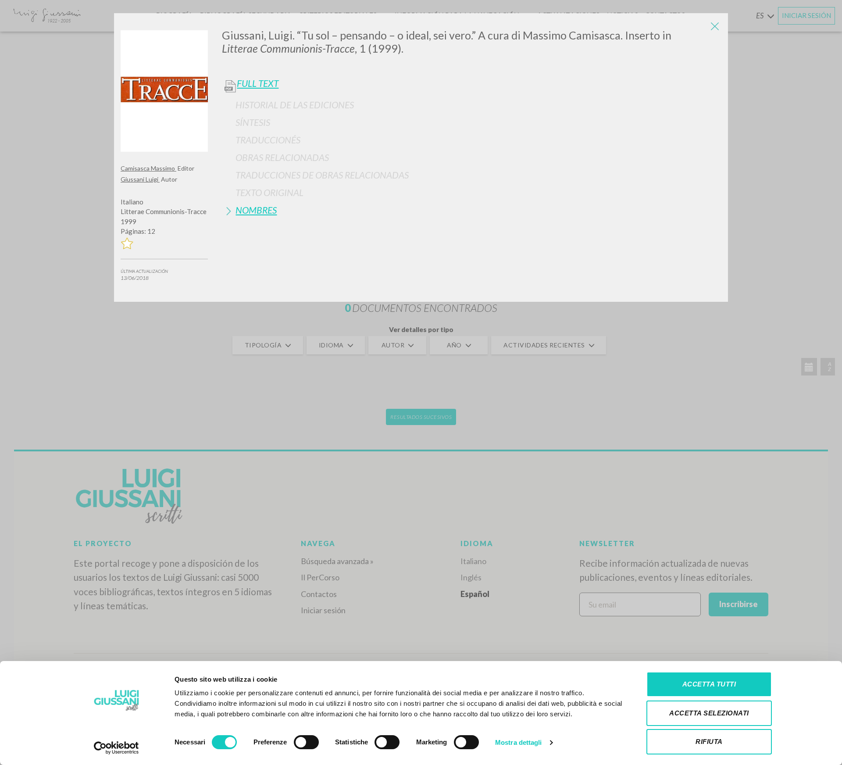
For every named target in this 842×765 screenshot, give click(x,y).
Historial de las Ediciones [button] (294, 105)
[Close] (715, 26)
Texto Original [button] (269, 192)
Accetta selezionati (709, 713)
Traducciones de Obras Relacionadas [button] (322, 175)
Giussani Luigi (140, 179)
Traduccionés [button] (267, 140)
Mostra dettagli (518, 742)
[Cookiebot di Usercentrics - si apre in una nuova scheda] (116, 747)
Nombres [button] (256, 210)
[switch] (306, 742)
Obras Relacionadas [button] (282, 157)
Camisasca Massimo (148, 168)
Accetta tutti (709, 684)
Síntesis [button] (252, 122)
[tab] (471, 104)
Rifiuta (709, 741)
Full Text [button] (257, 83)
